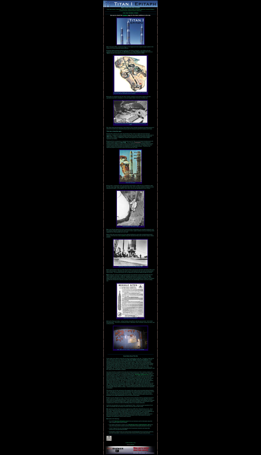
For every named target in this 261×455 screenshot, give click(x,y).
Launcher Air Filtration (150, 9)
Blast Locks (143, 9)
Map (127, 12)
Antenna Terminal (131, 9)
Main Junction (112, 9)
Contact (127, 442)
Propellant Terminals (123, 10)
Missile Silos (139, 10)
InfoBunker (132, 444)
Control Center (118, 9)
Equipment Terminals (132, 10)
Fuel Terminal (137, 9)
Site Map (131, 442)
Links (134, 442)
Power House (124, 9)
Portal (108, 9)
